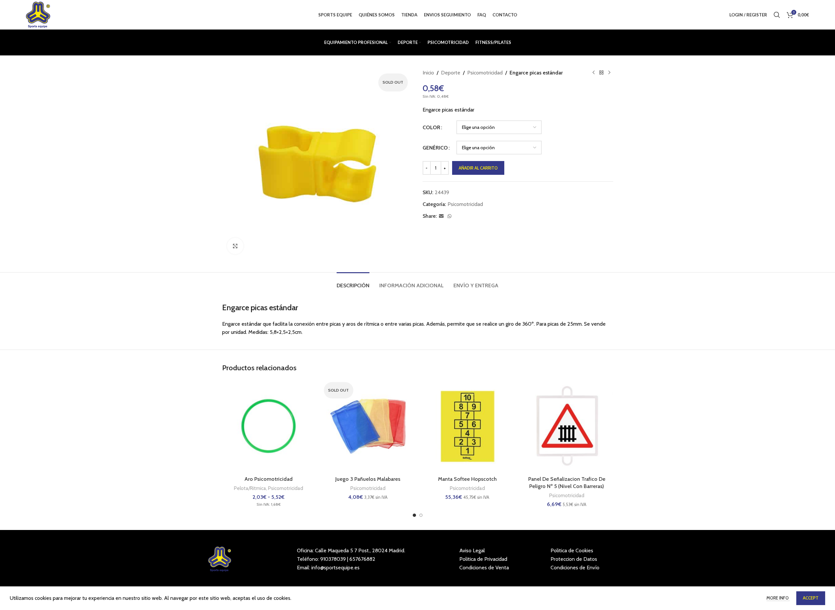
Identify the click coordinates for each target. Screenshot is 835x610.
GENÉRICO (435, 148)
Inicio (428, 73)
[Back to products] (601, 73)
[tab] (353, 282)
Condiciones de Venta (484, 567)
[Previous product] (593, 73)
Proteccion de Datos (574, 559)
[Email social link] (441, 216)
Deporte (450, 73)
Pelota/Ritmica (250, 488)
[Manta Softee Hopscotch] (467, 426)
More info (778, 597)
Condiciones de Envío (575, 567)
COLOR (431, 127)
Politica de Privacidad (483, 559)
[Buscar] (776, 14)
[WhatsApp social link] (449, 216)
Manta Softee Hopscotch (467, 479)
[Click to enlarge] (235, 246)
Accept (811, 597)
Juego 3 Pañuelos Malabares (367, 479)
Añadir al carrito (478, 168)
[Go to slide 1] (414, 515)
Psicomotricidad (485, 73)
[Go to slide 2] (421, 515)
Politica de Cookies (572, 550)
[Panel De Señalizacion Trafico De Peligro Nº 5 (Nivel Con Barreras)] (566, 426)
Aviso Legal (472, 550)
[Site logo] (38, 14)
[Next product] (609, 73)
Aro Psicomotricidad (268, 479)
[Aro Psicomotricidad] (268, 426)
